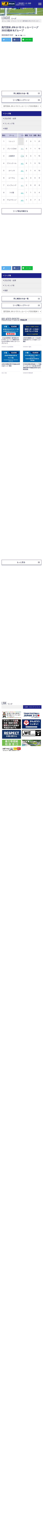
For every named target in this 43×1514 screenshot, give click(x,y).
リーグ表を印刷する (20, 211)
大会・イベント (11, 21)
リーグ (19, 21)
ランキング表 (9, 123)
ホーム (4, 21)
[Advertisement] (21, 67)
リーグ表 (7, 113)
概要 (6, 128)
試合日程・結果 (10, 118)
